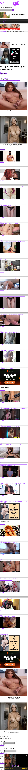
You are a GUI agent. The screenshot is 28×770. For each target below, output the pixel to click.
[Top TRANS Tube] (10, 5)
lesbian (10, 80)
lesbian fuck (14, 80)
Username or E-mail (4, 762)
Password (2, 744)
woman (18, 80)
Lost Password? (6, 753)
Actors (4, 22)
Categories (5, 20)
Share (5, 73)
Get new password (4, 763)
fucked (5, 80)
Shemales (4, 31)
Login (2, 753)
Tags (4, 21)
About (2, 73)
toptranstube (5, 78)
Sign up (2, 745)
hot (8, 80)
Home (4, 19)
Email (1, 742)
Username (2, 741)
